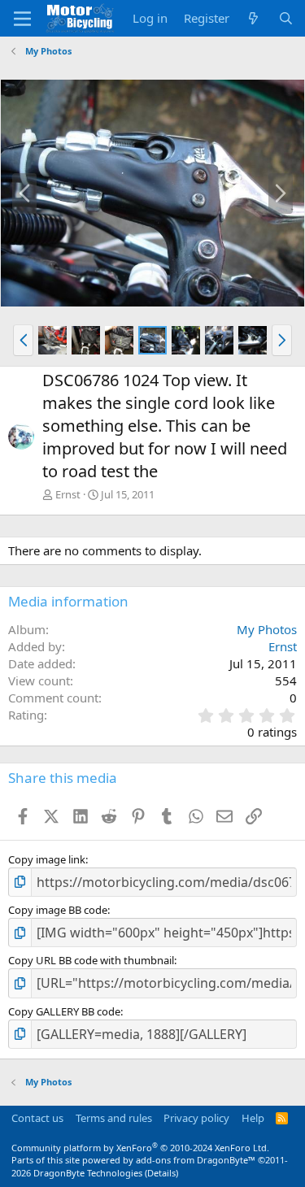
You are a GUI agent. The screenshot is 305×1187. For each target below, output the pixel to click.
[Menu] (22, 18)
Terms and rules (114, 1118)
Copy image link (46, 859)
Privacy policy (196, 1118)
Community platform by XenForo (140, 1147)
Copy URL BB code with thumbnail (91, 960)
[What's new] (253, 18)
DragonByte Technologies (87, 1173)
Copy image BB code (57, 909)
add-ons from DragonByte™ (195, 1160)
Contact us (37, 1118)
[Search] (286, 18)
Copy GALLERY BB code (64, 1011)
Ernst (68, 494)
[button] (23, 339)
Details (161, 1173)
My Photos (267, 629)
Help (253, 1118)
